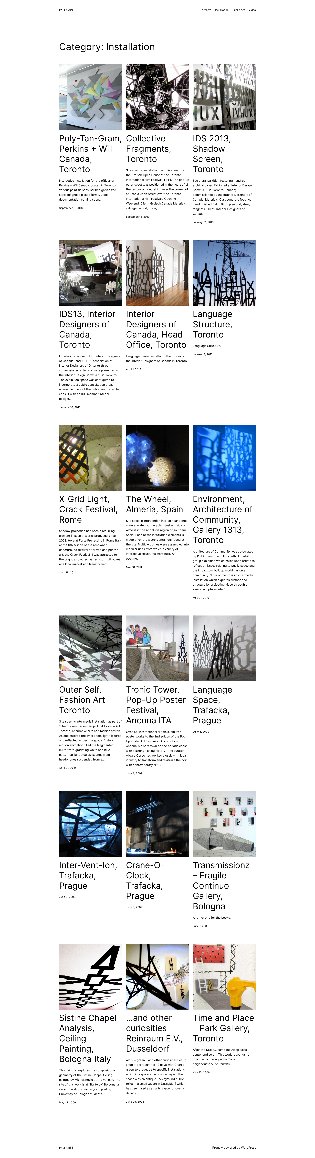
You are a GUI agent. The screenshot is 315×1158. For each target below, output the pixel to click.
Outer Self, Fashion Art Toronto (82, 700)
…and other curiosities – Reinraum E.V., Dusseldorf (154, 1033)
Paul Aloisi (66, 10)
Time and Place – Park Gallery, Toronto (223, 1028)
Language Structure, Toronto (212, 324)
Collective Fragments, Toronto (148, 148)
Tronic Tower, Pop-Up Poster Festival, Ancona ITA (156, 705)
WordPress (248, 1147)
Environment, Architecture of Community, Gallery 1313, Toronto (223, 519)
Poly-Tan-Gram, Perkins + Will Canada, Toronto (90, 153)
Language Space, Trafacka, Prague (212, 705)
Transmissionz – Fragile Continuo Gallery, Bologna (221, 885)
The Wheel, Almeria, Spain (154, 504)
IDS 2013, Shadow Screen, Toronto (212, 153)
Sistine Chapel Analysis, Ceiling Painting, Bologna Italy (87, 1038)
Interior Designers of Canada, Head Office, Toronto (156, 329)
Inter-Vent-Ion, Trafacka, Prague (88, 875)
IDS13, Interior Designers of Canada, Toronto (87, 329)
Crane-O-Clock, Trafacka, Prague (145, 880)
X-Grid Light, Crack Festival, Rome (88, 509)
